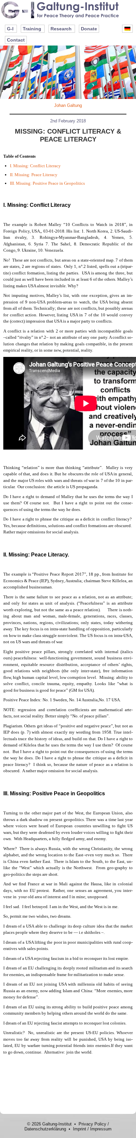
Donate (89, 28)
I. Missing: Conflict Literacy (35, 165)
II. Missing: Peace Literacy (33, 174)
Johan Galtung (68, 105)
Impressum (101, 1128)
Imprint (79, 1128)
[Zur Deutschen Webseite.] (127, 28)
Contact (16, 40)
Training (32, 28)
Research (61, 28)
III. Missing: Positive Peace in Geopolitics (47, 183)
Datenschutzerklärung (45, 1128)
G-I (10, 28)
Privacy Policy (92, 1124)
